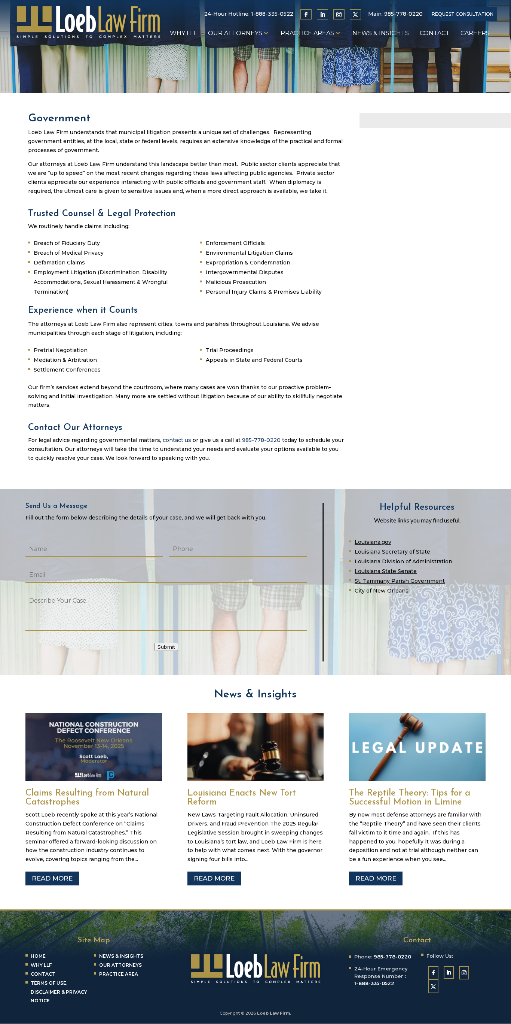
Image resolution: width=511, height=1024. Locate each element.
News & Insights (380, 34)
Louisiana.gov (373, 542)
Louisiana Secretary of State (392, 551)
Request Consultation (462, 14)
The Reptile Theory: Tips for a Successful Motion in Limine (409, 798)
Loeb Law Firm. (274, 1013)
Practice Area (118, 974)
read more (52, 878)
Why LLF (183, 34)
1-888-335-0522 (272, 13)
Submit (166, 647)
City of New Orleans (382, 590)
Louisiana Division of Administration (403, 561)
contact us (177, 440)
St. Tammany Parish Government (400, 581)
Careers (475, 34)
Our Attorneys (235, 34)
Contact (435, 34)
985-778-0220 (403, 13)
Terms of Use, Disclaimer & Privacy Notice (59, 992)
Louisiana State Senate (386, 571)
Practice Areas (307, 34)
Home (38, 956)
